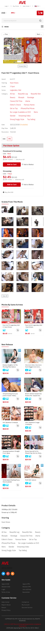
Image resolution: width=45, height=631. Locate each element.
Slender (12, 116)
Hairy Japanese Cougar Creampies (32, 423)
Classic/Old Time (16, 101)
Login (6, 6)
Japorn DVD (5, 584)
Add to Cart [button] (12, 164)
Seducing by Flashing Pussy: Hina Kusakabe (11, 481)
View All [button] (5, 296)
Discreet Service (27, 607)
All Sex (12, 94)
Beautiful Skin (36, 94)
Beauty (12, 97)
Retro (36, 112)
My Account (25, 605)
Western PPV (26, 587)
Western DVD (6, 587)
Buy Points (16, 6)
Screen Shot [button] (22, 66)
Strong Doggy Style (17, 119)
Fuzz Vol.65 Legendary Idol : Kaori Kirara (33, 326)
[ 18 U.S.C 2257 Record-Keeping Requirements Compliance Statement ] (22, 625)
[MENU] (42, 26)
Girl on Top (14, 108)
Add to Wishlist (29, 164)
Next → (39, 34)
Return (4, 607)
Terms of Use (6, 592)
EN (38, 6)
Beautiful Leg (23, 94)
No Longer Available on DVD (20, 112)
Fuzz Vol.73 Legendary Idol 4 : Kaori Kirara (11, 326)
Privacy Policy (6, 610)
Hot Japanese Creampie (10, 422)
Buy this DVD (9, 192)
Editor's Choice (15, 105)
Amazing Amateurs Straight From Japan (11, 452)
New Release (7, 344)
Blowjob (21, 97)
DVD (3, 13)
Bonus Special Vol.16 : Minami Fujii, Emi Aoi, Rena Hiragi (33, 452)
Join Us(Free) (26, 589)
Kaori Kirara (14, 83)
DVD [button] (4, 139)
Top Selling (31, 119)
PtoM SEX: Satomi (30, 480)
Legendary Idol (15, 90)
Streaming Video (25, 116)
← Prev (5, 34)
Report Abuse (6, 605)
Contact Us (25, 602)
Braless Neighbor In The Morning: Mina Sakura (10, 366)
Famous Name (29, 105)
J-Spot (12, 86)
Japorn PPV (26, 584)
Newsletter (26, 592)
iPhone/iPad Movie (27, 108)
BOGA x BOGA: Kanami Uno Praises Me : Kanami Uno (33, 395)
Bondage (30, 97)
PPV (13, 13)
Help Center (26, 6)
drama (27, 101)
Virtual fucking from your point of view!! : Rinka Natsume (10, 395)
